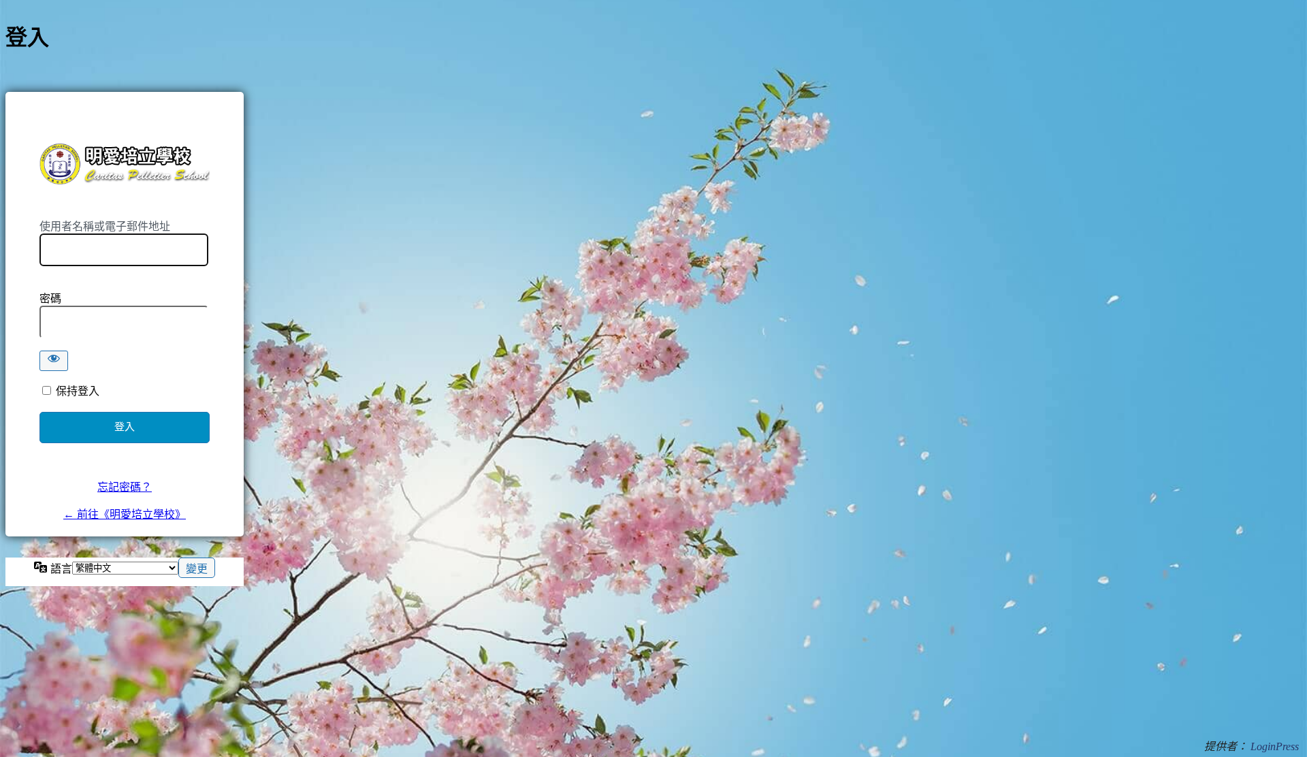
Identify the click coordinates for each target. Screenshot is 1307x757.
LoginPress (1274, 746)
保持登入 (77, 391)
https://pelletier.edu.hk (124, 164)
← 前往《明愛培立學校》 (124, 514)
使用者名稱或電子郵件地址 (104, 226)
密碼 (50, 298)
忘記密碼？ (124, 487)
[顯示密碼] (53, 361)
